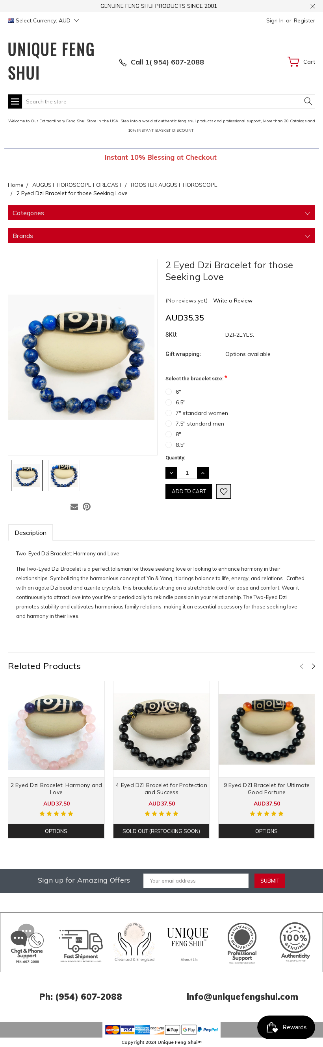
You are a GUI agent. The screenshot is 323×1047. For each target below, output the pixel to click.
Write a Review (232, 300)
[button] (27, 942)
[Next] (313, 666)
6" (178, 391)
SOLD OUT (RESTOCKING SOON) (161, 831)
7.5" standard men (200, 423)
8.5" (181, 444)
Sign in (275, 20)
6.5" (181, 402)
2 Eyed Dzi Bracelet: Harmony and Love (56, 789)
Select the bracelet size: (196, 378)
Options (56, 831)
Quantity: (175, 458)
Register (304, 20)
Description (30, 532)
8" (178, 434)
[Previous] (302, 666)
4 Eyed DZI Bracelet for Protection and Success (161, 789)
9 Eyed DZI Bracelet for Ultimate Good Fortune (267, 789)
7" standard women (202, 413)
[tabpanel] (56, 760)
